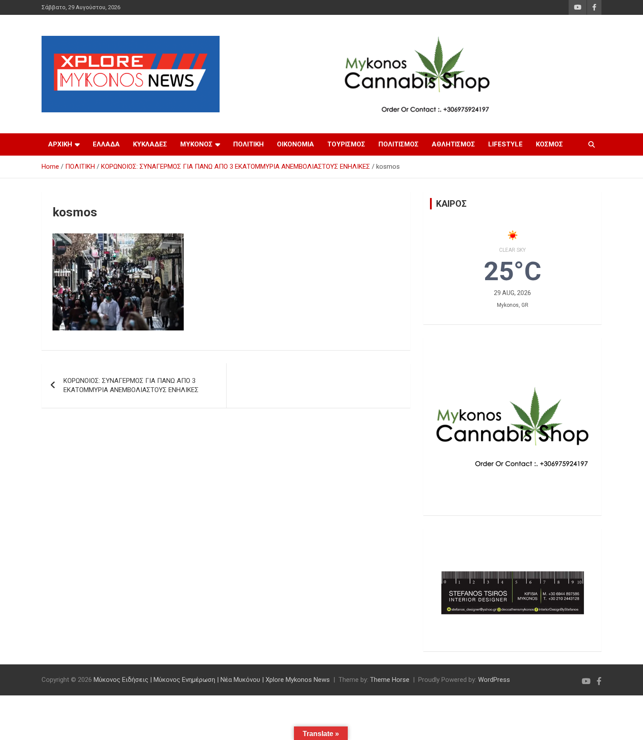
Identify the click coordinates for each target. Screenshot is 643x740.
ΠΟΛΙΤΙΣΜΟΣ (398, 144)
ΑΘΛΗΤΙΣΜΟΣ (453, 144)
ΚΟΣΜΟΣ (549, 144)
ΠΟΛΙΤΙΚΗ (248, 144)
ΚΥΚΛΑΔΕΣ (150, 144)
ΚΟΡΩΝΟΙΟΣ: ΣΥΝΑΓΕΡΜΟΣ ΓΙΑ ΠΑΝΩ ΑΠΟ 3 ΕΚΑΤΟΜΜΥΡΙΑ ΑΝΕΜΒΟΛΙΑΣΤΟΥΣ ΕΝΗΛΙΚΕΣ (131, 385)
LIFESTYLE (505, 144)
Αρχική (60, 144)
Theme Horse (389, 680)
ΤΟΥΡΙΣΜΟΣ (346, 144)
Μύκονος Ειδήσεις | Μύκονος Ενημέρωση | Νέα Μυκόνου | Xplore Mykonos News (212, 680)
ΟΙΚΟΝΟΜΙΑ (295, 144)
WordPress (494, 680)
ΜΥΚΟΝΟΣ (196, 144)
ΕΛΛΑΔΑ (106, 144)
